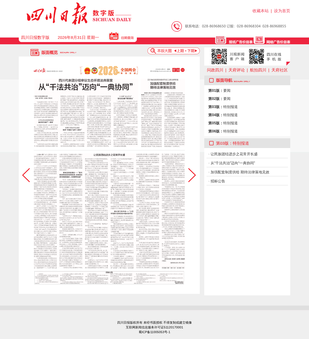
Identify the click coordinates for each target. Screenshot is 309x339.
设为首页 (282, 11)
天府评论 (236, 70)
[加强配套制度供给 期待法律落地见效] (163, 113)
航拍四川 (258, 70)
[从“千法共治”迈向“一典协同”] (86, 113)
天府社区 (279, 70)
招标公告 (218, 181)
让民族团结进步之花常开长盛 (234, 154)
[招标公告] (109, 277)
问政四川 (215, 70)
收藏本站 (260, 11)
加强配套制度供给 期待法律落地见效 (240, 172)
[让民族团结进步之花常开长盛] (109, 210)
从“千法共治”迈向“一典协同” (233, 163)
